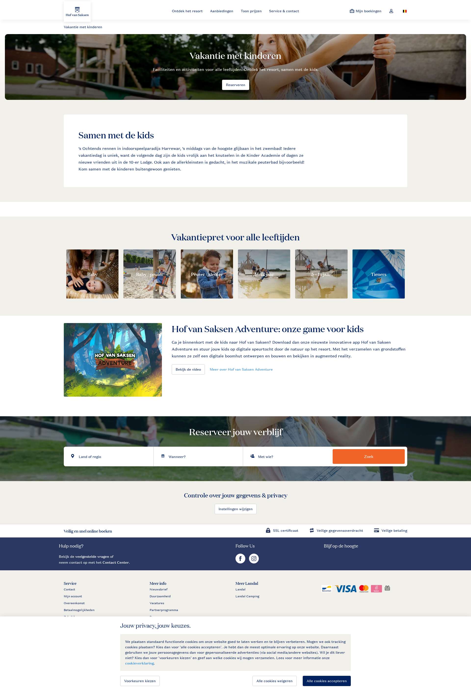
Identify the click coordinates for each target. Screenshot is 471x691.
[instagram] (254, 562)
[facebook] (241, 562)
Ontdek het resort (187, 11)
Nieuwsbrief (158, 589)
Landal (241, 589)
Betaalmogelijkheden (79, 610)
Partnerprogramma (164, 610)
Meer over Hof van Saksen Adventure (241, 369)
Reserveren (235, 84)
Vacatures (157, 603)
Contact (69, 589)
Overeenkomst (74, 603)
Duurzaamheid (160, 596)
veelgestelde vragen (92, 556)
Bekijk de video (188, 369)
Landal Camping (247, 596)
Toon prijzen (251, 11)
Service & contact (284, 11)
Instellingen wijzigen (236, 509)
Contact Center (116, 562)
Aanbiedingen (221, 11)
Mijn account (73, 596)
